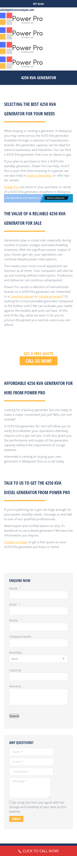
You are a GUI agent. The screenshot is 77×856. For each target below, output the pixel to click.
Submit (14, 716)
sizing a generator (39, 175)
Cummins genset (22, 296)
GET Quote (38, 4)
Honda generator (50, 296)
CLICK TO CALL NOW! (41, 850)
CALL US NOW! (38, 361)
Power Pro (11, 187)
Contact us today (16, 542)
